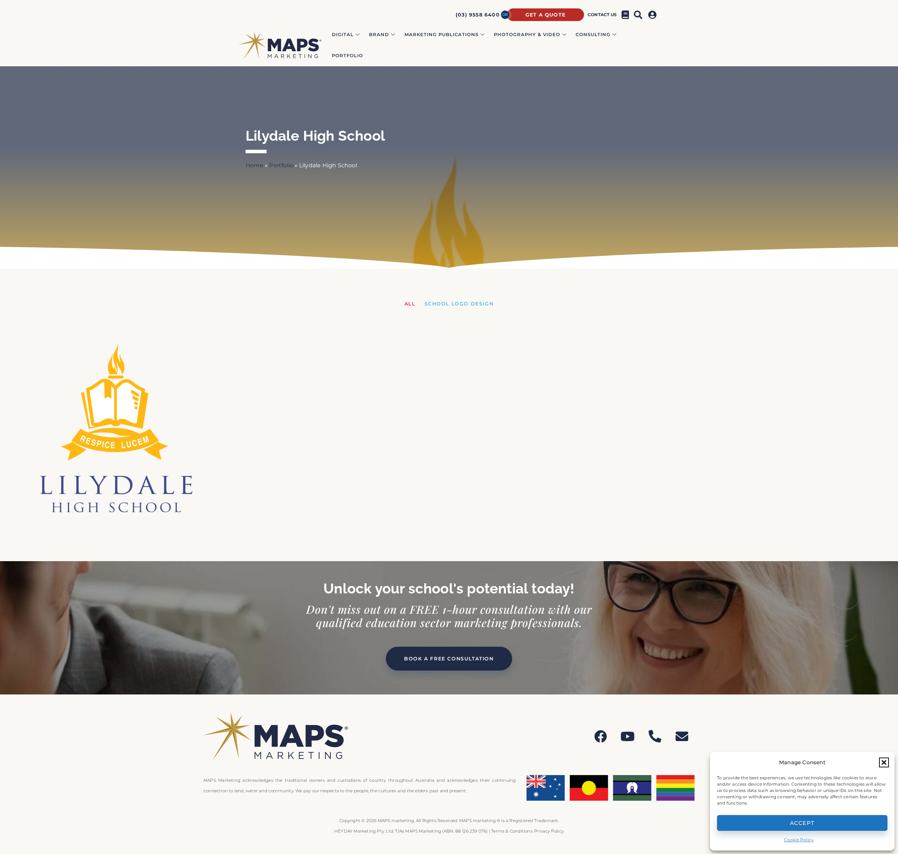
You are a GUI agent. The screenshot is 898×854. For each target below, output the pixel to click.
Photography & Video (527, 34)
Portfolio (347, 55)
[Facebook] (600, 736)
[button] (883, 762)
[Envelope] (682, 736)
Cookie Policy (799, 839)
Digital (343, 34)
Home (254, 165)
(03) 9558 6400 (478, 15)
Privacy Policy (549, 831)
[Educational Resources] (625, 15)
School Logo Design (459, 304)
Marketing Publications (441, 34)
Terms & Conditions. (512, 831)
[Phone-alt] (655, 736)
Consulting (593, 34)
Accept (802, 823)
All (409, 304)
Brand (379, 34)
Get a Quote (545, 15)
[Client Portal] (653, 15)
